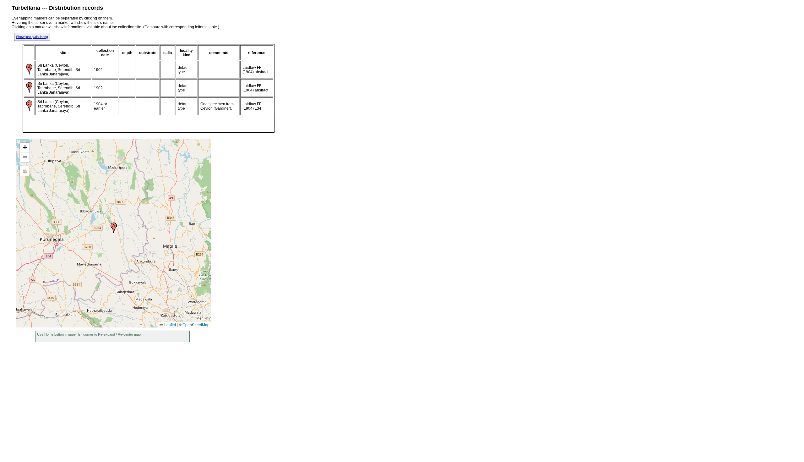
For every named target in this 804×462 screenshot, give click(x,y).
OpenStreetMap (195, 324)
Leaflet (169, 324)
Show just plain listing (32, 37)
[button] (114, 228)
